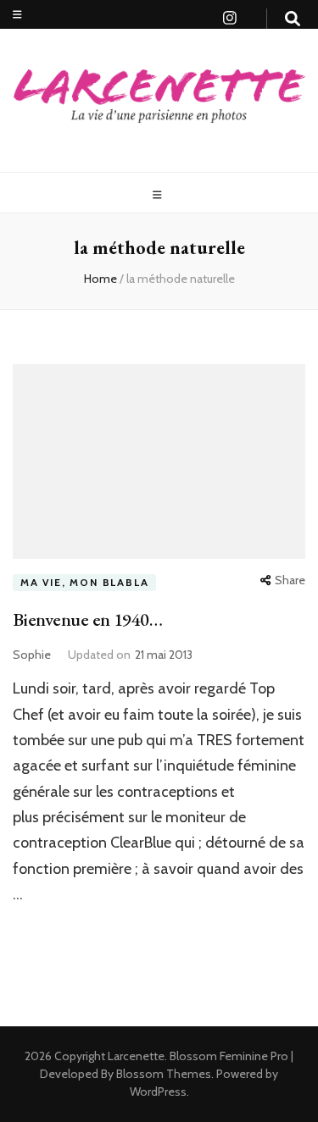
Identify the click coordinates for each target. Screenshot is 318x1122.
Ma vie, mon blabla (84, 582)
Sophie (32, 654)
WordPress (158, 1091)
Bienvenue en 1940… (87, 619)
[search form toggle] (292, 19)
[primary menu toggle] (159, 195)
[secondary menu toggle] (17, 14)
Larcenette (136, 1056)
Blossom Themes (162, 1073)
